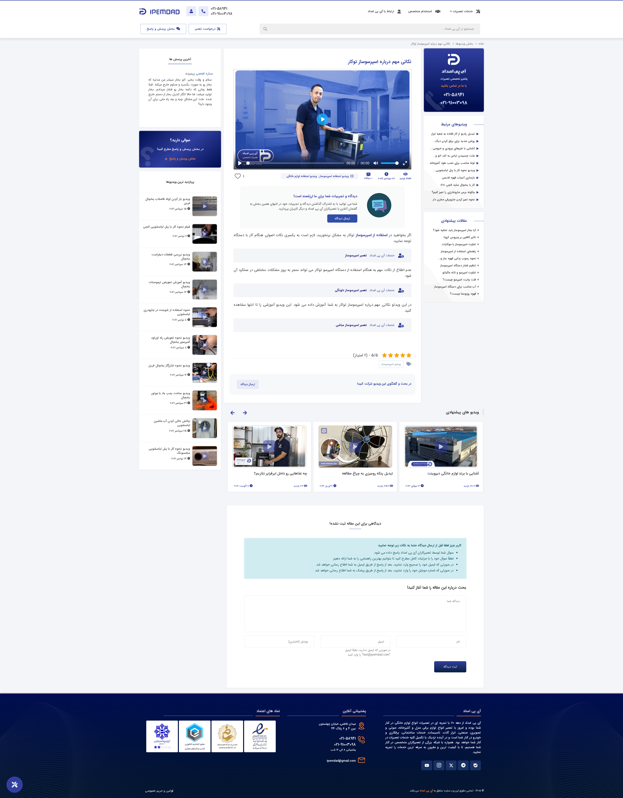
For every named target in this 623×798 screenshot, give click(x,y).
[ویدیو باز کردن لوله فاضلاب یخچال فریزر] (204, 206)
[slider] (295, 163)
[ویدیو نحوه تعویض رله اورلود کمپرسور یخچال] (204, 345)
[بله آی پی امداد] (475, 765)
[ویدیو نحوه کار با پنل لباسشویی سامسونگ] (204, 456)
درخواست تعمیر (205, 29)
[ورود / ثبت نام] (191, 11)
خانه (481, 43)
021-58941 (454, 95)
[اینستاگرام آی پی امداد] (438, 765)
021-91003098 (453, 103)
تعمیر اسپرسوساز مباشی (351, 325)
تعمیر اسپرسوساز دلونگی (351, 290)
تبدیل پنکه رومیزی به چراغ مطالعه (453, 473)
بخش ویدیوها (464, 43)
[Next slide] (244, 412)
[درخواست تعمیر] (14, 784)
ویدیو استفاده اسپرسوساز (334, 176)
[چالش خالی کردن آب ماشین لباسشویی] (204, 428)
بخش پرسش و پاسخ (161, 29)
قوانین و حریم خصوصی (159, 791)
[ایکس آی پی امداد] (451, 765)
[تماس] (203, 11)
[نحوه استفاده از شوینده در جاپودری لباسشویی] (204, 317)
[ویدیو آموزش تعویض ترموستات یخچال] (204, 289)
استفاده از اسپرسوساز (372, 235)
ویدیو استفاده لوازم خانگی (301, 176)
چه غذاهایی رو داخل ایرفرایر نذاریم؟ (366, 473)
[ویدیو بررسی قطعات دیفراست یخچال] (204, 261)
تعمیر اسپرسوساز (356, 255)
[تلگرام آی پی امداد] (463, 765)
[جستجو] (266, 29)
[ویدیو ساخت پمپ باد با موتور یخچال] (204, 400)
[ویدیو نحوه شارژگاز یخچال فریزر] (204, 372)
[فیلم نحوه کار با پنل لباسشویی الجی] (204, 234)
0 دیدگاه (368, 178)
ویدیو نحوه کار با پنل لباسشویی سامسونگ (276, 473)
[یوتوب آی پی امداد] (426, 765)
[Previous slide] (232, 412)
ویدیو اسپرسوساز (391, 364)
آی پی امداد (426, 791)
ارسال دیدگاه (342, 218)
